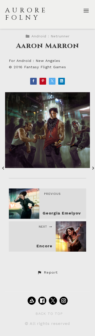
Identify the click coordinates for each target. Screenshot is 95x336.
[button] (47, 272)
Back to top (49, 313)
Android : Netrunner (50, 36)
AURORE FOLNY (26, 14)
